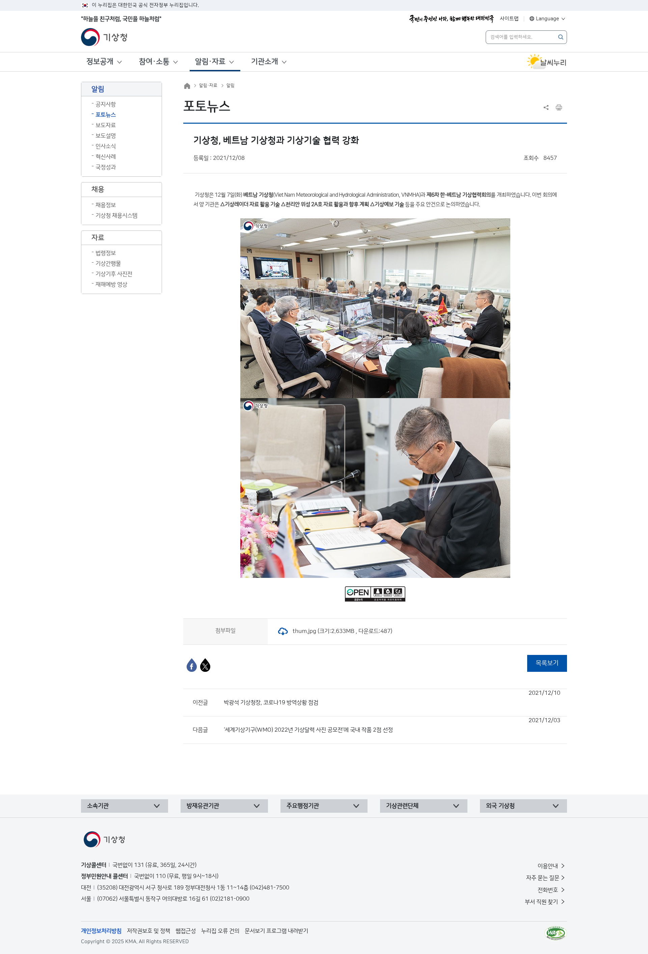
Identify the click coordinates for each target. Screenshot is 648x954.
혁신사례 (106, 157)
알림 (230, 85)
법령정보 (106, 253)
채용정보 (106, 205)
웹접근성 (186, 931)
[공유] (546, 107)
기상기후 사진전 (114, 274)
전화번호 (548, 890)
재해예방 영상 (111, 285)
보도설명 (106, 136)
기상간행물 (108, 264)
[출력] (558, 107)
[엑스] (205, 665)
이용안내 (548, 866)
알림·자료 (210, 61)
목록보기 (547, 663)
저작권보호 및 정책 (148, 931)
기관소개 (264, 61)
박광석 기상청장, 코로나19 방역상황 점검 (392, 698)
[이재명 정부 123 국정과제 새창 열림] (451, 19)
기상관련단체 (402, 806)
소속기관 (98, 806)
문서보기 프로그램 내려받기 (276, 931)
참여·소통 (154, 61)
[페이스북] (192, 665)
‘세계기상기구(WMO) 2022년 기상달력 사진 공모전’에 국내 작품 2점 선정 (392, 725)
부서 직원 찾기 (542, 902)
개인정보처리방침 (101, 931)
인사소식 (106, 146)
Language (548, 19)
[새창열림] (546, 61)
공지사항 (106, 104)
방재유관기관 (203, 806)
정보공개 (99, 61)
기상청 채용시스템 (116, 216)
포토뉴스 (106, 115)
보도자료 (106, 125)
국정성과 (106, 167)
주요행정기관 (303, 806)
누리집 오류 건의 (220, 931)
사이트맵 (509, 19)
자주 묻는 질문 (542, 878)
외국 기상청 (500, 806)
